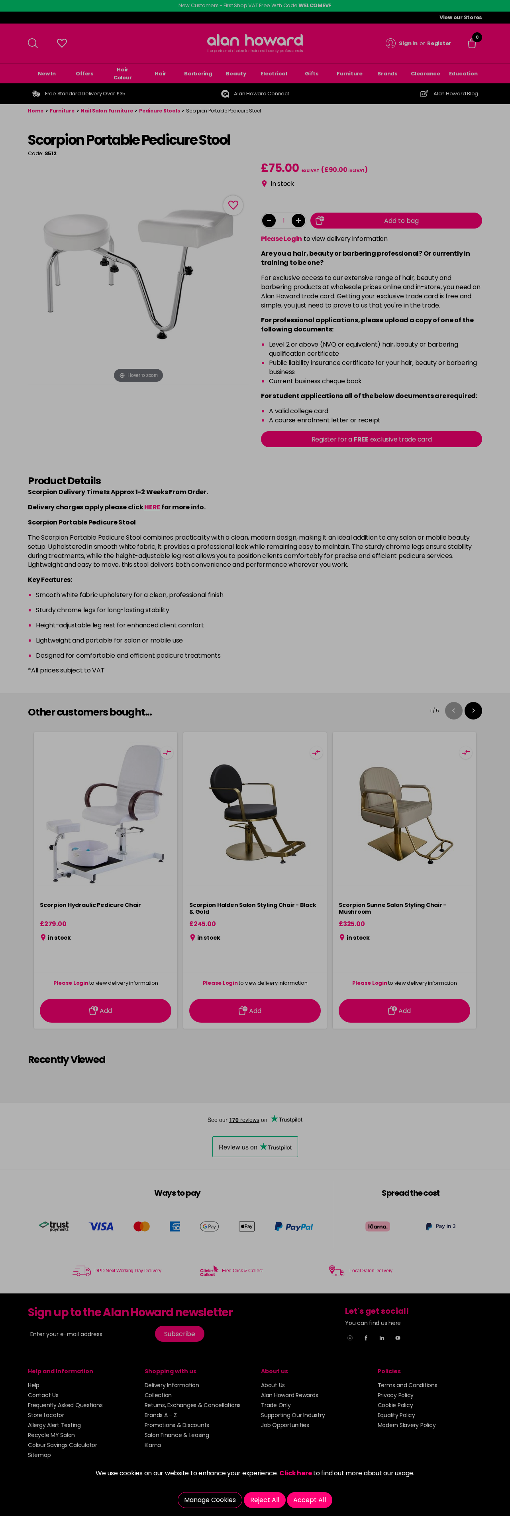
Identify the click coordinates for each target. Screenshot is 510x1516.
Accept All (309, 1499)
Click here (295, 1473)
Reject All (264, 1499)
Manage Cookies (210, 1499)
